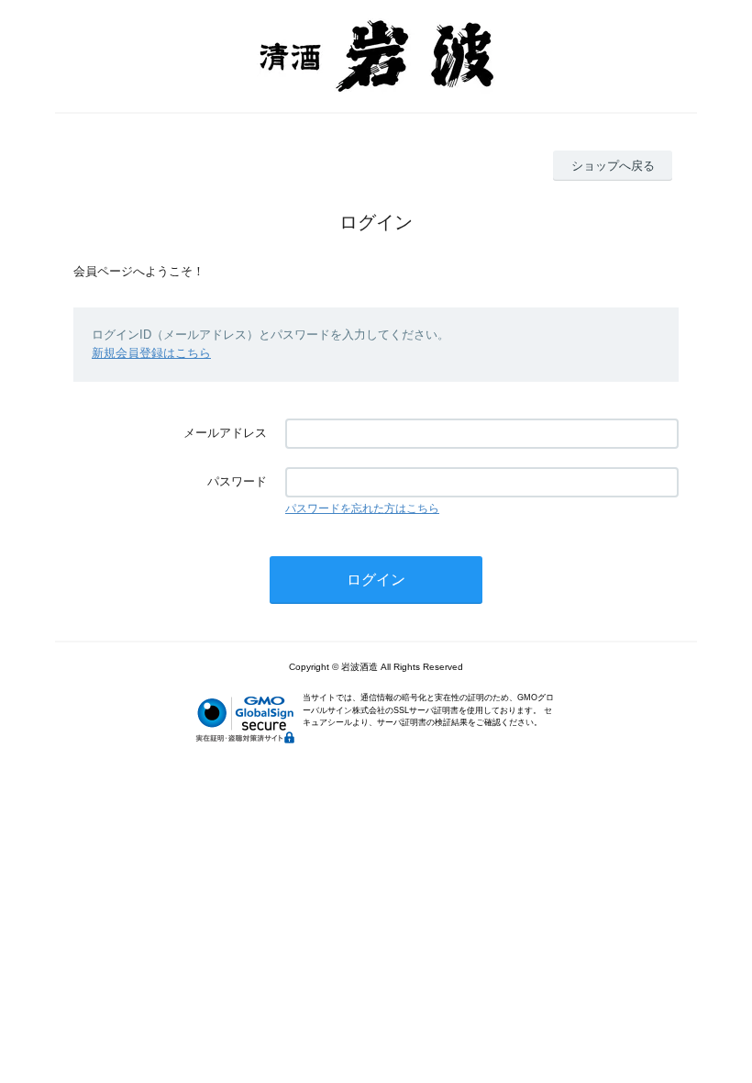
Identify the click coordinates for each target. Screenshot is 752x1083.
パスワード (237, 481)
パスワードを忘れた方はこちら (362, 508)
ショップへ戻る (613, 166)
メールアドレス (225, 433)
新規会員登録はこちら (151, 353)
